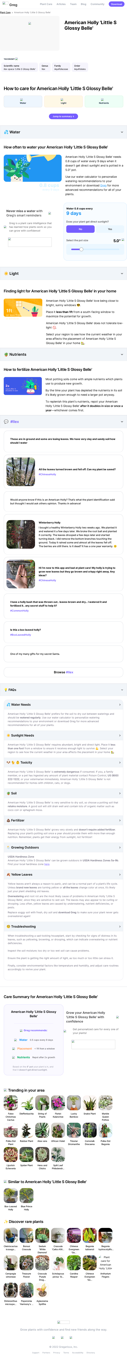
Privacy (56, 1352)
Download (116, 4)
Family (57, 65)
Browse (63, 672)
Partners (46, 1352)
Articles (61, 4)
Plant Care (46, 4)
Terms (66, 1352)
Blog (83, 4)
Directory (91, 1352)
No (80, 229)
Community (97, 4)
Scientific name (11, 65)
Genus (45, 65)
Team (73, 4)
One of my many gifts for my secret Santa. (35, 653)
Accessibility (77, 1352)
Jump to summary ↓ (63, 116)
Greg (103, 185)
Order (77, 65)
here (46, 864)
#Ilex (14, 421)
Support (35, 1352)
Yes (110, 229)
